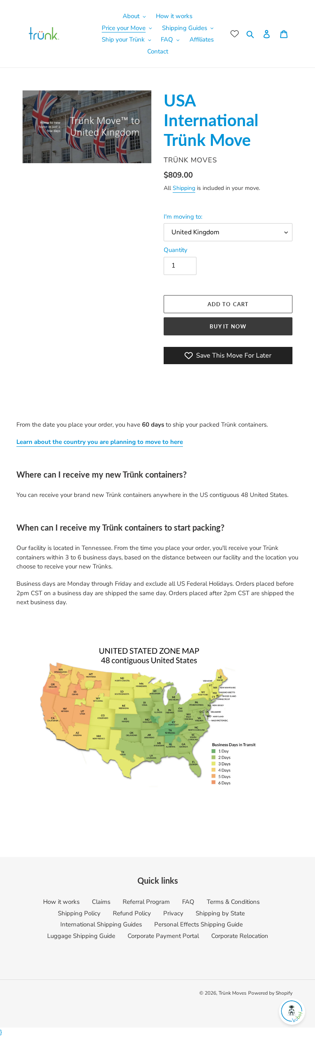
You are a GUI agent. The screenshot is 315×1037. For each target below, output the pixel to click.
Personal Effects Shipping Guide (198, 924)
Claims (101, 902)
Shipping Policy (79, 913)
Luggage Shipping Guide (81, 936)
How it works (61, 902)
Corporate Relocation (239, 936)
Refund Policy (132, 913)
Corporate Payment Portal (163, 936)
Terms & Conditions (233, 902)
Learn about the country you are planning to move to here (99, 442)
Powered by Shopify (270, 993)
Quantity (175, 250)
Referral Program (146, 902)
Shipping (184, 188)
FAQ (188, 902)
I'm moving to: (183, 216)
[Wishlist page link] (235, 34)
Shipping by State (220, 913)
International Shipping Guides (101, 924)
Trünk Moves (233, 993)
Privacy (173, 913)
